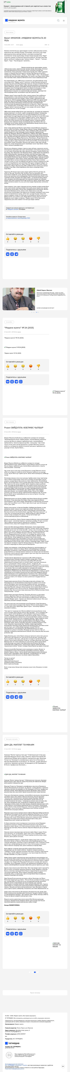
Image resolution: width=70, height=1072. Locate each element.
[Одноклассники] (12, 254)
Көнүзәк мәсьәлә (12, 739)
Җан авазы (9, 32)
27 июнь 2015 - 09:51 (9, 431)
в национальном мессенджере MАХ (18, 218)
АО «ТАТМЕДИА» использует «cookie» (16, 1065)
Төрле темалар (35, 993)
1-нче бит (9, 322)
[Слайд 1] (31, 312)
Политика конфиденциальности (14, 1069)
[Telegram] (16, 254)
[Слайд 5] (38, 312)
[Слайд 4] (36, 312)
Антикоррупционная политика (14, 1064)
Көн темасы (10, 422)
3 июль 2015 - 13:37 (9, 44)
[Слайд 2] (33, 312)
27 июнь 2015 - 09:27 (9, 749)
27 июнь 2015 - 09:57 (9, 331)
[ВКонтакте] (7, 254)
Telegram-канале (13, 209)
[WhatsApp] (20, 381)
